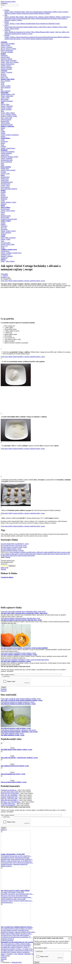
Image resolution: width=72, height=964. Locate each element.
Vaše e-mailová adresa (7, 674)
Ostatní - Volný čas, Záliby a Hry (59, 32)
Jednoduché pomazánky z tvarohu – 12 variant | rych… (17, 949)
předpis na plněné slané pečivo (46, 554)
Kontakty (10, 954)
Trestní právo (5, 180)
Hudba (3, 248)
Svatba (58, 23)
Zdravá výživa (57, 18)
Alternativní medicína (22, 27)
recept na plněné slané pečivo (28, 554)
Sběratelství (8, 33)
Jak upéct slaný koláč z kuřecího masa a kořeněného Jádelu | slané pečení (24, 613)
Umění (3, 236)
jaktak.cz (3, 954)
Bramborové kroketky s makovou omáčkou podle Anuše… (18, 932)
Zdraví (6, 25)
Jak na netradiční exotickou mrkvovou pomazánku (16, 945)
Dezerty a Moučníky (7, 106)
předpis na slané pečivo (12, 554)
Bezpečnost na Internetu (28, 37)
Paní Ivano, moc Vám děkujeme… (11, 802)
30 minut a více (5, 277)
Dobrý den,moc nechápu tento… (10, 793)
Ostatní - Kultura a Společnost (10, 135)
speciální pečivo (31, 552)
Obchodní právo (5, 183)
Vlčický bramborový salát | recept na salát (13, 899)
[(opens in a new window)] (16, 852)
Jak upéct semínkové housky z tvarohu (12, 550)
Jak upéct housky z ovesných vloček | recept (14, 547)
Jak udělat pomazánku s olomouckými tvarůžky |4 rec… (17, 950)
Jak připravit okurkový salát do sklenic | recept (16, 728)
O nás (15, 954)
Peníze (3, 140)
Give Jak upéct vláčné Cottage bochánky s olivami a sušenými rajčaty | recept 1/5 (1, 565)
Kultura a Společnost (7, 126)
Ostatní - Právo (5, 185)
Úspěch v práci (5, 173)
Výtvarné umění (5, 243)
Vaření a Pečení (35, 18)
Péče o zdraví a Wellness (50, 27)
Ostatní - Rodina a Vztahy (12, 23)
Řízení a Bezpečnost (7, 50)
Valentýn (3, 234)
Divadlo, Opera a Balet (7, 244)
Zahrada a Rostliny (16, 13)
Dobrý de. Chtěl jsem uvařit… (10, 798)
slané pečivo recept (15, 555)
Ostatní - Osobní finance (8, 148)
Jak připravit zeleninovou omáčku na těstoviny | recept (18, 704)
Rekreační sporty (6, 216)
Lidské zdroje (5, 155)
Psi (2, 89)
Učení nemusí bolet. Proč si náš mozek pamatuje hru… (17, 862)
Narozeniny (4, 229)
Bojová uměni (5, 217)
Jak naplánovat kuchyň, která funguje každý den (15, 857)
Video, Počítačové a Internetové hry (15, 32)
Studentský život (6, 254)
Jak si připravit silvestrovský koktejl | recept (15, 766)
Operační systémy (47, 39)
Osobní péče (12, 27)
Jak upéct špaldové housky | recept (11, 549)
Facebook (4, 689)
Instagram (4, 691)
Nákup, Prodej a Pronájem (12, 12)
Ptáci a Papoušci (5, 91)
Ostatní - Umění (5, 239)
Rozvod (38, 23)
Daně (2, 145)
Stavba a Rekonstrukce (45, 12)
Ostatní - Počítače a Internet (12, 37)
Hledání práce (5, 168)
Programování (40, 37)
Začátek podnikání (6, 153)
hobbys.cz (4, 829)
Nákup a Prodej (5, 45)
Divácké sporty (5, 209)
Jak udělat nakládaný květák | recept (12, 735)
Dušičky (3, 224)
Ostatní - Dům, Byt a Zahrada (30, 12)
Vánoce (3, 222)
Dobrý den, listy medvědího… (10, 795)
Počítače (6, 35)
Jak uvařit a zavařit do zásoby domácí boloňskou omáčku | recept (21, 700)
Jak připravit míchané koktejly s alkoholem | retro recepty (19, 731)
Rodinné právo (5, 177)
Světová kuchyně (17, 18)
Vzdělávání (4, 258)
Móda (31, 27)
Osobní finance (5, 138)
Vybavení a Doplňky (7, 52)
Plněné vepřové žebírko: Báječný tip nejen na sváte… (16, 933)
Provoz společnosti (6, 162)
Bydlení (6, 10)
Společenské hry (17, 33)
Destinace (4, 75)
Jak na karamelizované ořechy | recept (13, 774)
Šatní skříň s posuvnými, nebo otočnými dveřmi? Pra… (17, 894)
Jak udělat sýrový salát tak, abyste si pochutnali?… (16, 952)
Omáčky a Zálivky (16, 20)
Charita (3, 131)
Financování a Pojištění (8, 43)
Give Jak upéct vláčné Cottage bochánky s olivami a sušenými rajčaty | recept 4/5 (6, 565)
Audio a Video (5, 97)
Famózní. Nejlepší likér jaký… (10, 797)
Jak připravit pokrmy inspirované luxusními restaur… (16, 897)
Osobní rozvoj (5, 251)
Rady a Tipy (4, 77)
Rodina (6, 22)
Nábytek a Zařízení (44, 13)
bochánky (23, 552)
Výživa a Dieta (62, 27)
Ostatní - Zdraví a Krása (11, 28)
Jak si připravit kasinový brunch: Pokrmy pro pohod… (17, 928)
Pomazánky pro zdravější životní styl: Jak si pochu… (17, 942)
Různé (3, 205)
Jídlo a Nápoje (10, 261)
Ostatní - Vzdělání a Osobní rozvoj (11, 253)
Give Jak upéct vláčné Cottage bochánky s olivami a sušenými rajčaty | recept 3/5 (4, 565)
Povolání (3, 172)
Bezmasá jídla (26, 18)
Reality (3, 143)
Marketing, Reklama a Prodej (9, 156)
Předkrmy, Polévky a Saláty (57, 17)
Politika (3, 133)
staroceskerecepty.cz (7, 902)
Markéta (7, 557)
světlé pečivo (40, 552)
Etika (2, 129)
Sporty (3, 214)
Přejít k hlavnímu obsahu (8, 1)
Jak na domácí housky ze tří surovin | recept (14, 545)
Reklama (20, 954)
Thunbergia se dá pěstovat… (9, 790)
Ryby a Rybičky (5, 81)
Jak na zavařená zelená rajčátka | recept (13, 782)
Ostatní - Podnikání (6, 158)
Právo (3, 175)
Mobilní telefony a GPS (8, 94)
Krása (6, 27)
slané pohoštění (48, 552)
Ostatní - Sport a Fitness (8, 210)
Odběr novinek (5, 955)
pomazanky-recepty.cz (7, 939)
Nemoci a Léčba (38, 27)
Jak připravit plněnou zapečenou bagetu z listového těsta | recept (21, 620)
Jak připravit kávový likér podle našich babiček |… (16, 935)
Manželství (52, 23)
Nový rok (3, 227)
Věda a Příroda (35, 32)
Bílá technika (5, 99)
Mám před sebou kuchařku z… (10, 800)
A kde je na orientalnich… (8, 805)
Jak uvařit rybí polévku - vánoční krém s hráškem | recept (19, 757)
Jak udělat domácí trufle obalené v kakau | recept (16, 749)
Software (33, 39)
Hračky (28, 32)
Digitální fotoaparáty (7, 101)
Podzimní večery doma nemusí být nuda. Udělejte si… (17, 859)
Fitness (3, 212)
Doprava (3, 74)
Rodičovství (45, 23)
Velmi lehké (4, 274)
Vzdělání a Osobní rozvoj (9, 249)
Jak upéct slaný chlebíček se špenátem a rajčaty (16, 661)
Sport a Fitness (5, 207)
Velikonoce (4, 226)
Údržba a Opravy (57, 12)
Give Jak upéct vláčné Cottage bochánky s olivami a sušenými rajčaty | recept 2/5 (3, 565)
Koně (2, 84)
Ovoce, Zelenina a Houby (41, 17)
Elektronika (4, 92)
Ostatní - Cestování (6, 72)
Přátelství (23, 23)
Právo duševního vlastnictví (9, 189)
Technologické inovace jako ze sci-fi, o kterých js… (16, 856)
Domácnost (25, 13)
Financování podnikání (7, 151)
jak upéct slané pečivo (28, 555)
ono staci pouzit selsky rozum (9, 792)
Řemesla (43, 32)
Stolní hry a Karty (27, 33)
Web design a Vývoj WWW (21, 39)
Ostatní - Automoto (6, 47)
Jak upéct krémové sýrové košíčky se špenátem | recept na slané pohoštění (24, 648)
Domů (2, 261)
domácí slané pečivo (61, 554)
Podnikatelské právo (7, 160)
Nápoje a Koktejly (10, 17)
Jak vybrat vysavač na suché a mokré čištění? (15, 890)
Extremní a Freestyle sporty (9, 219)
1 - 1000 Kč (4, 275)
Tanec (2, 241)
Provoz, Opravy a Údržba (8, 48)
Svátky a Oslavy (6, 221)
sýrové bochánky (15, 552)
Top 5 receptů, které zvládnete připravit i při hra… (17, 927)
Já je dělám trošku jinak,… (8, 803)
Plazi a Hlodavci (5, 87)
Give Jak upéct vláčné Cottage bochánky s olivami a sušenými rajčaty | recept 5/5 (7, 565)
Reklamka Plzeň (17, 962)
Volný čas (7, 30)
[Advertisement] (36, 302)
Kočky (3, 82)
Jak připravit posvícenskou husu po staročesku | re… (16, 937)
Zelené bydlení (34, 13)
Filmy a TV (4, 246)
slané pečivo (57, 552)
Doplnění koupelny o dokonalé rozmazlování (14, 864)
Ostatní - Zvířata (5, 86)
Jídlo (5, 15)
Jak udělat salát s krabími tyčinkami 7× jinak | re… (16, 947)
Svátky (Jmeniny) (6, 232)
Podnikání (4, 150)
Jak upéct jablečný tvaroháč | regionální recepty (15, 930)
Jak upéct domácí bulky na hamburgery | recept (15, 544)
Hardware (39, 39)
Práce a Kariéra (6, 167)
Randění (29, 23)
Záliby (48, 32)
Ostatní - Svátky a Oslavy (8, 231)
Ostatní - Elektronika (7, 96)
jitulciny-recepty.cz (6, 866)
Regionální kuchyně (46, 18)
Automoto (4, 42)
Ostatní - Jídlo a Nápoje (26, 17)
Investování (4, 141)
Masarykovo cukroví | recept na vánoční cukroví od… (17, 900)
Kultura (3, 136)
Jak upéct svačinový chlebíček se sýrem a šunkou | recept (19, 654)
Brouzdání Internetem (51, 37)
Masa (17, 17)
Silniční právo (5, 178)
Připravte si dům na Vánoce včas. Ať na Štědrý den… (17, 861)
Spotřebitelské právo (7, 182)
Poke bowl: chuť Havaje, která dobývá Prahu (14, 895)
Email (11, 39)
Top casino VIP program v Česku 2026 (12, 892)
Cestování (4, 70)
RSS (2, 960)
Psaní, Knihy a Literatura (8, 237)
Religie (3, 128)
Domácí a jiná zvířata (7, 79)
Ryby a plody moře (6, 118)
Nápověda (27, 954)
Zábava (3, 259)
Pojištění (3, 146)
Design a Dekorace (6, 67)
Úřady (2, 165)
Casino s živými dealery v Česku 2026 (13, 854)
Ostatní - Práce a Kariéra (8, 170)
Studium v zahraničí (7, 256)
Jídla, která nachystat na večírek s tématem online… (16, 944)
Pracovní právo (5, 187)
